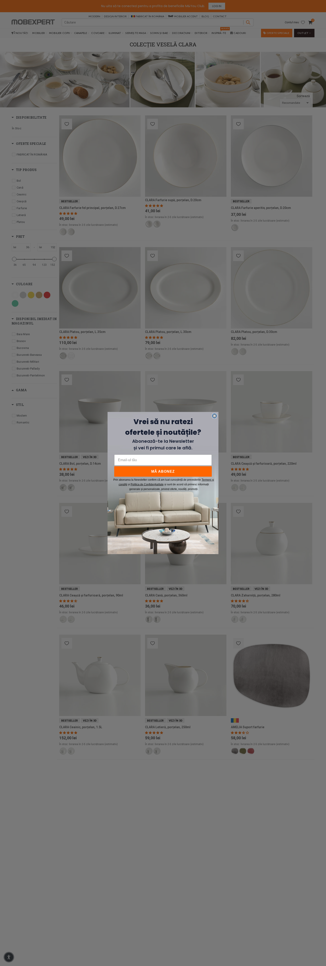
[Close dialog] (214, 416)
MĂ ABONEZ (163, 471)
